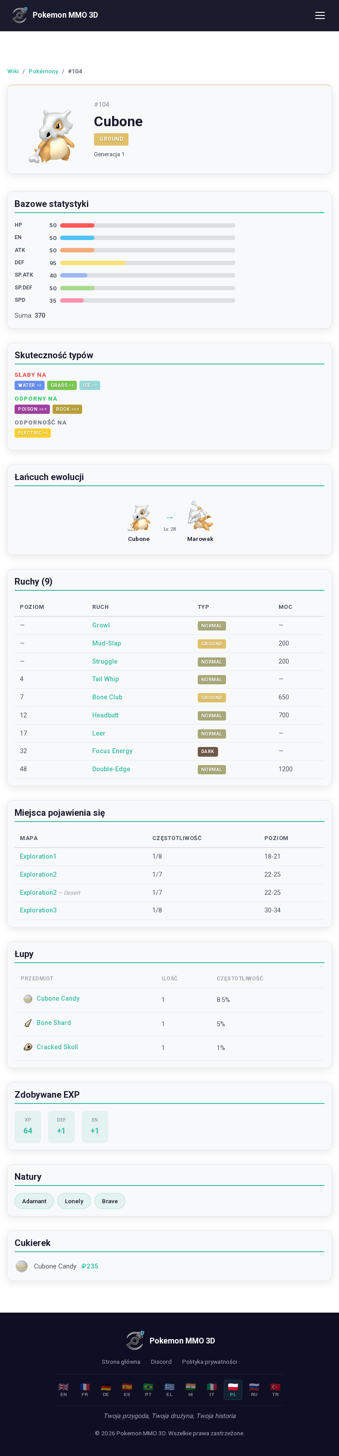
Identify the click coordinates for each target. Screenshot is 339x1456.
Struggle (104, 661)
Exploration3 (38, 910)
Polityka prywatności (209, 1361)
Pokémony (43, 71)
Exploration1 (38, 856)
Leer (98, 733)
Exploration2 (38, 874)
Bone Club (107, 697)
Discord (161, 1361)
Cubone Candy (58, 998)
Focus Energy (112, 751)
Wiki (13, 71)
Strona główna (121, 1361)
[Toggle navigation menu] (320, 15)
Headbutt (105, 715)
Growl (101, 625)
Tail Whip (105, 679)
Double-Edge (111, 769)
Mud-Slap (106, 643)
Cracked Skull (57, 1047)
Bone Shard (54, 1023)
